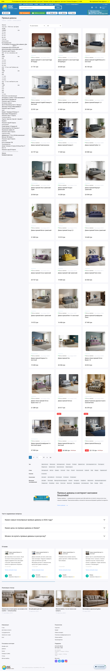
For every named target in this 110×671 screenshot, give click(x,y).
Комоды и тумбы (6, 653)
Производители (58, 639)
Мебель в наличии (39, 13)
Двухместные (81, 464)
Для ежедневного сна (91, 464)
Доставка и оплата (28, 4)
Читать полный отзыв (11, 570)
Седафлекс (83, 480)
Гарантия (57, 627)
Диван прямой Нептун (65, 401)
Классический (79, 470)
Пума (91, 483)
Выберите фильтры (12, 151)
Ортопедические (61, 464)
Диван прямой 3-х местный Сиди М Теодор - (41, 60)
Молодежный (45, 470)
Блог (3, 637)
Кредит (36, 4)
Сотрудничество (6, 632)
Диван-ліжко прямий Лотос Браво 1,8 (93, 359)
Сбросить (4, 151)
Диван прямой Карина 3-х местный (39, 359)
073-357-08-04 (71, 4)
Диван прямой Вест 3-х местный (68, 315)
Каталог (7, 13)
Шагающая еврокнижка (100, 480)
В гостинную (59, 477)
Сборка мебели (58, 637)
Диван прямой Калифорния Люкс (93, 316)
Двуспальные (45, 464)
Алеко (57, 483)
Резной (73, 470)
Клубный (87, 470)
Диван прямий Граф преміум (40, 145)
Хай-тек (51, 470)
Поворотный (44, 483)
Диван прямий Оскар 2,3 (65, 230)
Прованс (57, 470)
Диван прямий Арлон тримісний (68, 102)
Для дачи (44, 477)
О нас (20, 4)
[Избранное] (96, 7)
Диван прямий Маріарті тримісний (92, 188)
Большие (68, 464)
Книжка (70, 480)
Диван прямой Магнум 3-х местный (66, 444)
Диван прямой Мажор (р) (93, 443)
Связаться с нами (6, 634)
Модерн (96, 470)
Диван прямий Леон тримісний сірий (41, 188)
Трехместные (52, 466)
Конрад (96, 483)
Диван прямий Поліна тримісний (95, 230)
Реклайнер (51, 483)
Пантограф (50, 480)
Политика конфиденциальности (63, 634)
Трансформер (76, 483)
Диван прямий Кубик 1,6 (92, 145)
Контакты (57, 4)
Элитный (63, 470)
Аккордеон (76, 480)
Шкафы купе (53, 13)
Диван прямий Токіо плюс (93, 273)
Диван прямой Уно (64, 358)
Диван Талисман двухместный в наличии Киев (95, 401)
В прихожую (73, 477)
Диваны (64, 13)
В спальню (66, 477)
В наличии (44, 473)
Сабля (101, 483)
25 (43, 457)
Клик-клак (63, 483)
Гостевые (74, 464)
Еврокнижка (90, 480)
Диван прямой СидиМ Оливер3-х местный (41, 103)
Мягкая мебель (5, 658)
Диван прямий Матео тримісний (41, 230)
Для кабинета (51, 477)
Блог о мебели (49, 4)
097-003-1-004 (59, 647)
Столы (3, 656)
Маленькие (52, 464)
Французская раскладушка (60, 480)
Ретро (68, 470)
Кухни (73, 13)
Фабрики (42, 4)
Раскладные (101, 464)
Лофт (92, 470)
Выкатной (69, 483)
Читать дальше (61, 505)
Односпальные (60, 466)
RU (105, 4)
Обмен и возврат (59, 632)
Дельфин (44, 480)
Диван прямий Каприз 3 (65, 145)
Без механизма (85, 483)
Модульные (44, 466)
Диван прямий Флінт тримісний (41, 315)
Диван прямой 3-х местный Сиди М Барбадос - (68, 60)
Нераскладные (69, 466)
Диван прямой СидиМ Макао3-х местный (95, 60)
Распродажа (26, 13)
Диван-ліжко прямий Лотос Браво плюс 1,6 (39, 401)
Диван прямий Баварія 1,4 (93, 102)
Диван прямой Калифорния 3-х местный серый (41, 444)
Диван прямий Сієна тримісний (41, 273)
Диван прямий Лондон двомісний (65, 188)
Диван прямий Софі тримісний (67, 273)
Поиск (58, 7)
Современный (103, 470)
